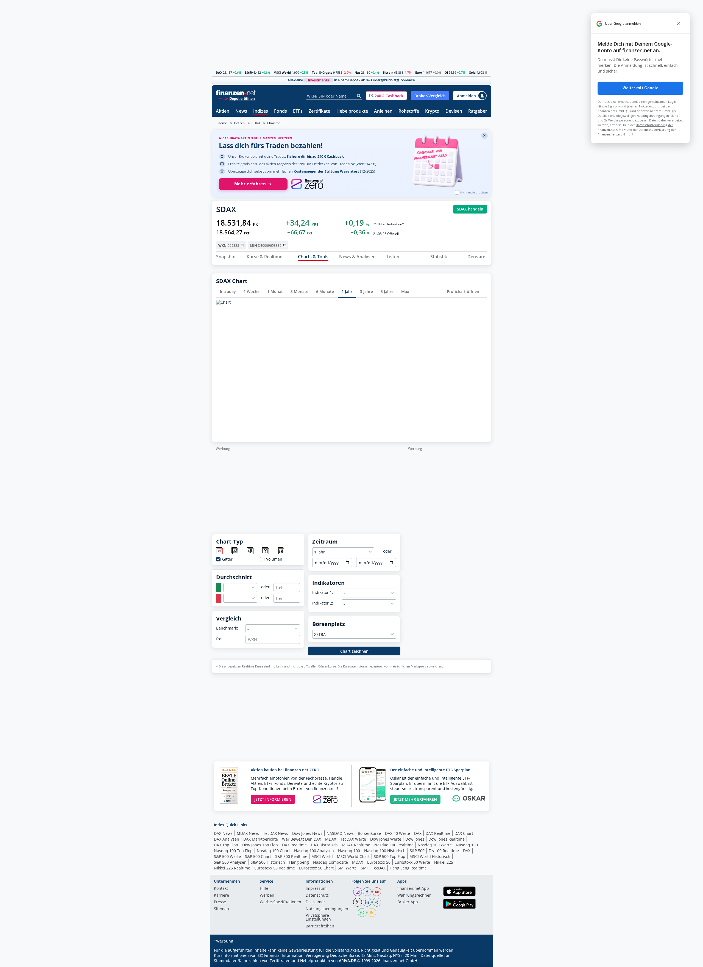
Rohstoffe (408, 111)
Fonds (280, 111)
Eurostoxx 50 (378, 862)
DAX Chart (463, 833)
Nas (357, 72)
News (241, 111)
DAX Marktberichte (260, 839)
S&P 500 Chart (258, 856)
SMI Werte (347, 868)
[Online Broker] (236, 98)
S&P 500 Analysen (230, 862)
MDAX (330, 839)
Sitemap (221, 909)
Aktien (222, 111)
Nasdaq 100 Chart (273, 850)
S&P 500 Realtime (291, 856)
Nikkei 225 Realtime (232, 868)
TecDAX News (275, 833)
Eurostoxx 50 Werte (412, 862)
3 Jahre (366, 291)
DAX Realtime (438, 833)
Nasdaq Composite (330, 862)
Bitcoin (388, 72)
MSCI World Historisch (429, 856)
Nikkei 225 (443, 862)
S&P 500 (417, 850)
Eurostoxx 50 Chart (316, 868)
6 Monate (325, 291)
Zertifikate (319, 111)
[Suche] (359, 96)
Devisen (453, 111)
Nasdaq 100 (467, 844)
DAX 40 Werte (397, 833)
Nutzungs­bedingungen (327, 909)
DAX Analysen (226, 839)
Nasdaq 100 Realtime (394, 844)
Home (222, 123)
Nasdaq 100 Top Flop (233, 850)
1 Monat (275, 291)
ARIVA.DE (347, 960)
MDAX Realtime (356, 844)
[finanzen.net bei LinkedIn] (367, 902)
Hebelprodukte (352, 111)
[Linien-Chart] (220, 551)
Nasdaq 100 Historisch (385, 850)
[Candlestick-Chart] (281, 551)
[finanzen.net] (236, 92)
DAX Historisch (324, 844)
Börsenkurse (369, 833)
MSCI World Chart (353, 856)
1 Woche (252, 291)
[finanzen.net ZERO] (307, 184)
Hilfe (264, 888)
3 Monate (299, 291)
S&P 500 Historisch (268, 862)
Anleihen (383, 111)
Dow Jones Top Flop (260, 844)
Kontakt (221, 888)
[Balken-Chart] (250, 551)
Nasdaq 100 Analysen (314, 850)
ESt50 (249, 72)
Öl (446, 72)
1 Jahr (347, 291)
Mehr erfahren (250, 183)
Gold (472, 72)
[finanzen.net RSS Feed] (371, 912)
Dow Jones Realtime (446, 839)
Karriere (221, 895)
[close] (678, 24)
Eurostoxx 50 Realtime (274, 868)
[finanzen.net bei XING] (376, 902)
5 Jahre (387, 291)
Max (405, 291)
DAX (219, 72)
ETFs (298, 111)
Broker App (407, 902)
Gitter (227, 559)
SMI (364, 868)
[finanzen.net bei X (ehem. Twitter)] (357, 902)
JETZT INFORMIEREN (272, 799)
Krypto (432, 111)
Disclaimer (315, 902)
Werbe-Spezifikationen (280, 902)
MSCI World (282, 72)
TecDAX (379, 868)
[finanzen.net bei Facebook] (367, 891)
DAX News (223, 833)
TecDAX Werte (353, 839)
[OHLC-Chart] (266, 551)
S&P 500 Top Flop (389, 856)
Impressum (316, 888)
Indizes (260, 111)
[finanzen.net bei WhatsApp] (362, 912)
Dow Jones (414, 839)
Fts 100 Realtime (444, 850)
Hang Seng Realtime (408, 868)
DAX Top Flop (226, 844)
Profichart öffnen (463, 291)
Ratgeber (477, 111)
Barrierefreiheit (320, 926)
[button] (386, 95)
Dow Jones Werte (385, 839)
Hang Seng (299, 862)
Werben (267, 895)
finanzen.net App (413, 888)
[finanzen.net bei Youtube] (376, 891)
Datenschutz (317, 895)
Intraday (228, 291)
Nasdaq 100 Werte (435, 844)
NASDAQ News (340, 833)
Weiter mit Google (640, 87)
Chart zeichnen (354, 651)
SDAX (256, 123)
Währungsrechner (414, 895)
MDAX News (248, 833)
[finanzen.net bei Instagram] (357, 891)
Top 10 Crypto (322, 72)
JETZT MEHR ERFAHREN (415, 799)
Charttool (274, 123)
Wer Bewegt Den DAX (301, 839)
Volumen (274, 559)
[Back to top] (479, 960)
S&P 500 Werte (227, 856)
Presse (220, 902)
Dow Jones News (307, 833)
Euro (418, 72)
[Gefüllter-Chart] (235, 551)
